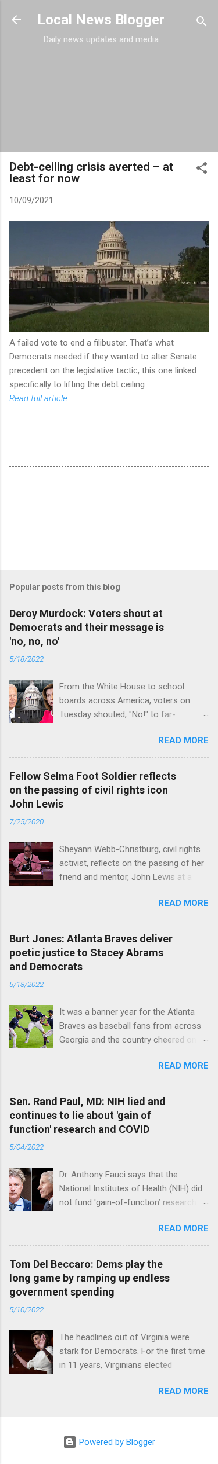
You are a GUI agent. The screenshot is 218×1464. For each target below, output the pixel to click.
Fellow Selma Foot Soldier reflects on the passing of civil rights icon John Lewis (92, 790)
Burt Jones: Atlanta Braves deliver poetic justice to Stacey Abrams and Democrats (91, 953)
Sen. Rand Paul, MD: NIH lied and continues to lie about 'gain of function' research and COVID (87, 1115)
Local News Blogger (101, 20)
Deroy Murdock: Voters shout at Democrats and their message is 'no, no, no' (86, 627)
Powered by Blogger (116, 1442)
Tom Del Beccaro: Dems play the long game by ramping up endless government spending (89, 1278)
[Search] (202, 23)
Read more (183, 740)
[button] (202, 170)
